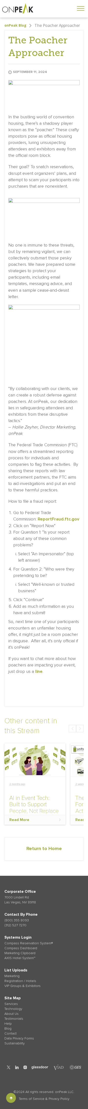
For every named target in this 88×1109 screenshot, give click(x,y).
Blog (7, 1028)
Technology (13, 1009)
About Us (11, 1014)
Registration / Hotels (20, 981)
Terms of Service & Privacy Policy (44, 1099)
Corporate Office (20, 891)
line (38, 671)
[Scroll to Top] (11, 1098)
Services (11, 1004)
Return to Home (44, 849)
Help (8, 1023)
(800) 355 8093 (16, 920)
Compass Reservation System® (28, 943)
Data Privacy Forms (19, 1038)
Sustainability (14, 1043)
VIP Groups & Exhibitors (22, 986)
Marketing (12, 976)
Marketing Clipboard (19, 953)
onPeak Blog (15, 25)
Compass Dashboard (20, 948)
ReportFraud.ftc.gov (58, 519)
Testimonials (13, 1019)
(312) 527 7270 (15, 925)
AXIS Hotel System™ (19, 958)
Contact (10, 1033)
